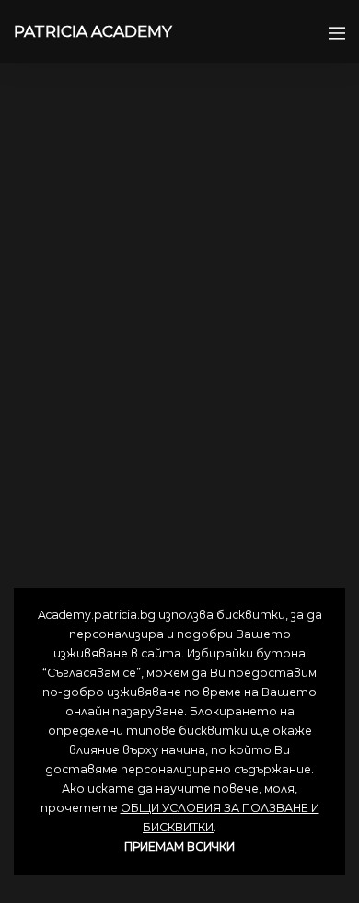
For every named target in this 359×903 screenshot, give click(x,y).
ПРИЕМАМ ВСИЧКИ (179, 846)
